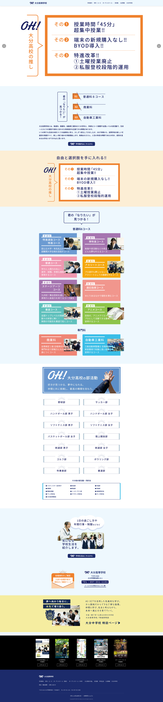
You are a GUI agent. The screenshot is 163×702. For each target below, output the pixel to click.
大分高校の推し (89, 681)
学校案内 (89, 3)
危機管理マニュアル (88, 695)
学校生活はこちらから (84, 556)
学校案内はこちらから (84, 144)
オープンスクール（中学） (76, 681)
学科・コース (97, 3)
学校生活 (101, 681)
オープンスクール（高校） (61, 681)
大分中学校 (129, 3)
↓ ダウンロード (42, 665)
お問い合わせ (52, 685)
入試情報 (122, 3)
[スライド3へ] (83, 84)
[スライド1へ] (79, 84)
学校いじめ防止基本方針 (75, 695)
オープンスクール (107, 3)
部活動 (116, 3)
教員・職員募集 (43, 685)
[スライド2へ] (81, 84)
